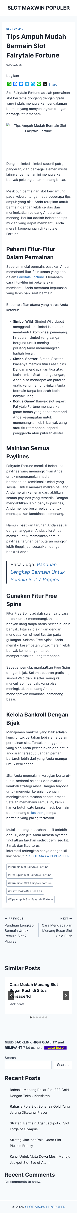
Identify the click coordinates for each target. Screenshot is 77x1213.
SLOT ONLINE (14, 28)
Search (10, 1058)
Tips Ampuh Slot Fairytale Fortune (30, 899)
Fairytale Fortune (30, 277)
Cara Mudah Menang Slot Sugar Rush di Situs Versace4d (33, 990)
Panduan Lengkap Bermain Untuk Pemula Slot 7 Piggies (37, 572)
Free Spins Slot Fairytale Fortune (29, 874)
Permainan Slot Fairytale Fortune (30, 883)
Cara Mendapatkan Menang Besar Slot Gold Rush (57, 927)
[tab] (31, 1017)
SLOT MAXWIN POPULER (49, 856)
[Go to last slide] (11, 995)
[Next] (66, 995)
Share (53, 84)
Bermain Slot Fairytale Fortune (28, 866)
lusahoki (37, 813)
